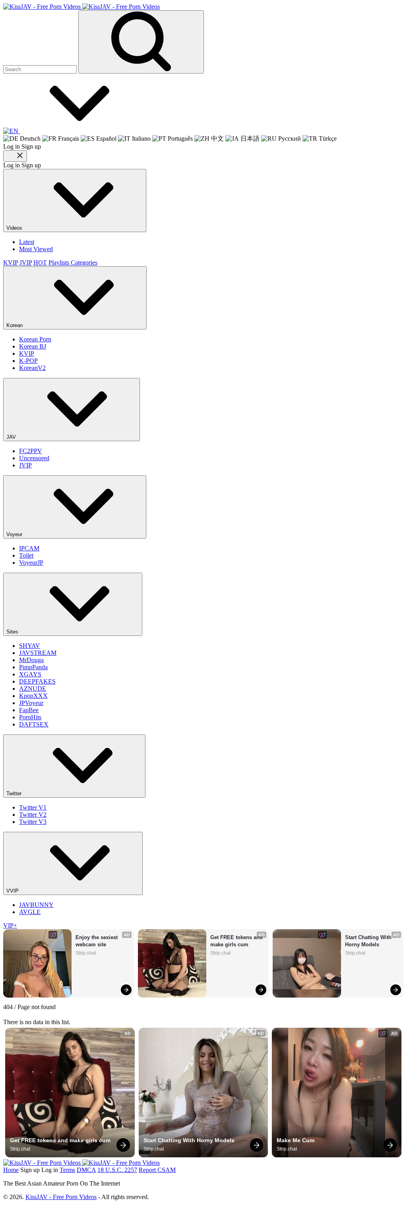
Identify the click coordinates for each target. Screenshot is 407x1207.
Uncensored (34, 458)
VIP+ (10, 925)
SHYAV (29, 645)
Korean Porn (35, 339)
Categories (84, 262)
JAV (11, 437)
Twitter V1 (33, 807)
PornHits (30, 717)
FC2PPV (30, 451)
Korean (15, 325)
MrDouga (31, 660)
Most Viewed (36, 249)
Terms (67, 1169)
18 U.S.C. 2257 (117, 1169)
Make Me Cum (295, 1140)
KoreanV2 (32, 367)
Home (11, 1169)
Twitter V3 (33, 821)
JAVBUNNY (36, 904)
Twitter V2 (33, 814)
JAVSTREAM (37, 652)
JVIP (25, 262)
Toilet (26, 555)
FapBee (29, 710)
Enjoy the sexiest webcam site (97, 940)
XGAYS (30, 674)
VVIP (13, 891)
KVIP (10, 262)
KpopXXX (33, 695)
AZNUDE (32, 688)
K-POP (28, 360)
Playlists (59, 262)
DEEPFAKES (37, 681)
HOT (40, 262)
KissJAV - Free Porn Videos (61, 1196)
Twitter (14, 793)
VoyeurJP (31, 562)
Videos (15, 228)
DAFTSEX (33, 724)
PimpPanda (33, 667)
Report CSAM (157, 1169)
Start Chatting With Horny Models (369, 940)
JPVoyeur (31, 702)
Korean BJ (32, 346)
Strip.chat (86, 953)
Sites (13, 632)
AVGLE (30, 912)
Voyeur (15, 534)
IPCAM (29, 548)
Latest (26, 241)
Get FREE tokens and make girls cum (237, 940)
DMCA (86, 1169)
